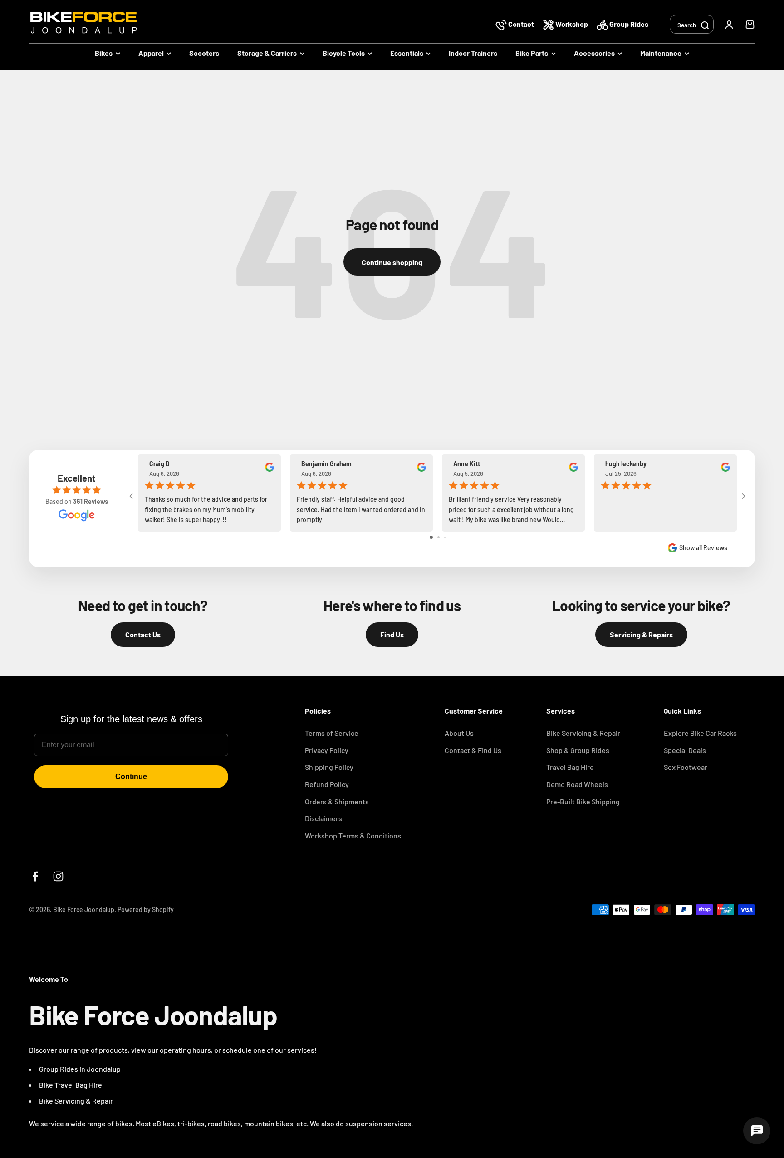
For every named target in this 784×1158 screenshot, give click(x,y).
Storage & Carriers (267, 53)
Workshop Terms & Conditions (353, 835)
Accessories (594, 53)
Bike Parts (531, 53)
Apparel (151, 53)
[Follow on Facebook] (35, 876)
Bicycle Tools (344, 53)
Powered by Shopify (146, 909)
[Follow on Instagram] (58, 876)
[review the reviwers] (269, 469)
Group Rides (628, 24)
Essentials (406, 53)
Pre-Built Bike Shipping (583, 801)
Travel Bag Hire (570, 767)
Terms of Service (331, 733)
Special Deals (685, 750)
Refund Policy (327, 784)
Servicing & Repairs (641, 634)
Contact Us (143, 634)
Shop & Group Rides (577, 750)
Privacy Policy (326, 750)
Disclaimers (323, 818)
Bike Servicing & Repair (583, 733)
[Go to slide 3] (445, 537)
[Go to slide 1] (431, 537)
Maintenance (660, 53)
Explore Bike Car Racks (700, 733)
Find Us (392, 634)
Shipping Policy (329, 767)
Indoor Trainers (473, 53)
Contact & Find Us (473, 750)
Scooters (204, 53)
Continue (131, 776)
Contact (521, 24)
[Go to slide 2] (438, 537)
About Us (459, 733)
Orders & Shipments (337, 801)
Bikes (104, 53)
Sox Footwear (685, 767)
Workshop (571, 24)
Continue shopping (392, 262)
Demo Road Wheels (577, 784)
